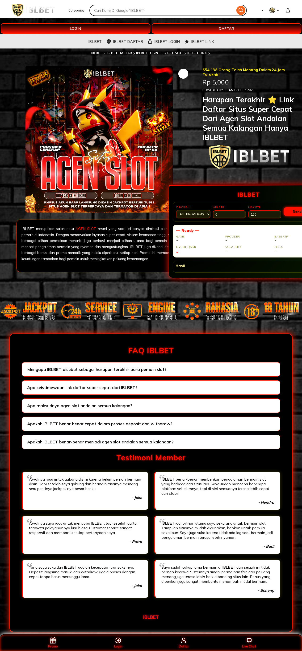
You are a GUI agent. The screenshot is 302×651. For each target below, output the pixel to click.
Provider (183, 207)
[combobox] (162, 10)
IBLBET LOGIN (147, 53)
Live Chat (249, 646)
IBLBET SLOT (173, 53)
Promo (53, 646)
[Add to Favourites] (183, 74)
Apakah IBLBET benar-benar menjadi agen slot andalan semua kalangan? (100, 442)
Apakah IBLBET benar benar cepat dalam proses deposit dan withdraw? (99, 423)
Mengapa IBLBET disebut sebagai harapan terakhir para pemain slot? (97, 369)
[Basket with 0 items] (288, 10)
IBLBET (96, 53)
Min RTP (218, 207)
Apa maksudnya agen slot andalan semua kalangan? (79, 405)
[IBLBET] (33, 15)
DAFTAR (226, 28)
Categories (76, 10)
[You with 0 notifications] (274, 10)
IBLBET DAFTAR (119, 53)
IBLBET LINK (197, 53)
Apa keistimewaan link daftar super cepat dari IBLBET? (82, 387)
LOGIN (75, 28)
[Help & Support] (259, 10)
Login (118, 646)
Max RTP (254, 207)
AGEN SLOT (87, 228)
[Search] (241, 10)
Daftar (184, 646)
